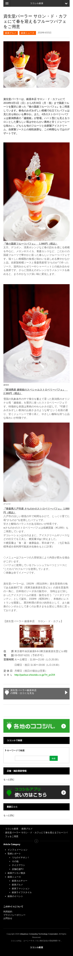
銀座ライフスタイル (22, 892)
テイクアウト (18, 865)
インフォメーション (18, 849)
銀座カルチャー (19, 880)
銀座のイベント (15, 896)
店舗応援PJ (17, 869)
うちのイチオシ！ (21, 857)
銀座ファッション (21, 888)
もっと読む (8, 779)
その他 (15, 861)
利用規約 (7, 911)
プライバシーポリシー (14, 915)
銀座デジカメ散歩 (16, 873)
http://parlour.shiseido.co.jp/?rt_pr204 (34, 674)
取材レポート (14, 853)
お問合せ (7, 918)
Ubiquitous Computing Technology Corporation (39, 934)
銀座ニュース (27, 33)
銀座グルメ (10, 33)
